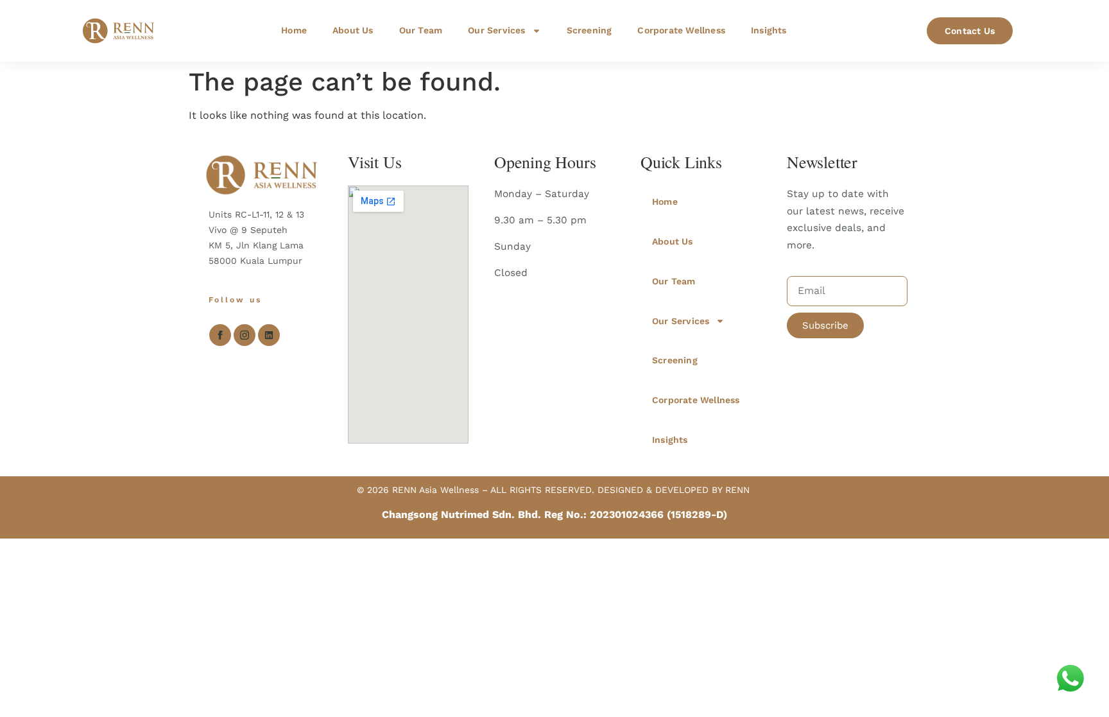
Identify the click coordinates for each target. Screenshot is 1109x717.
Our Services (496, 30)
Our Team (421, 30)
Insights (769, 30)
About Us (353, 30)
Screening (589, 30)
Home (294, 30)
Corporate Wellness (681, 30)
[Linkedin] (269, 335)
